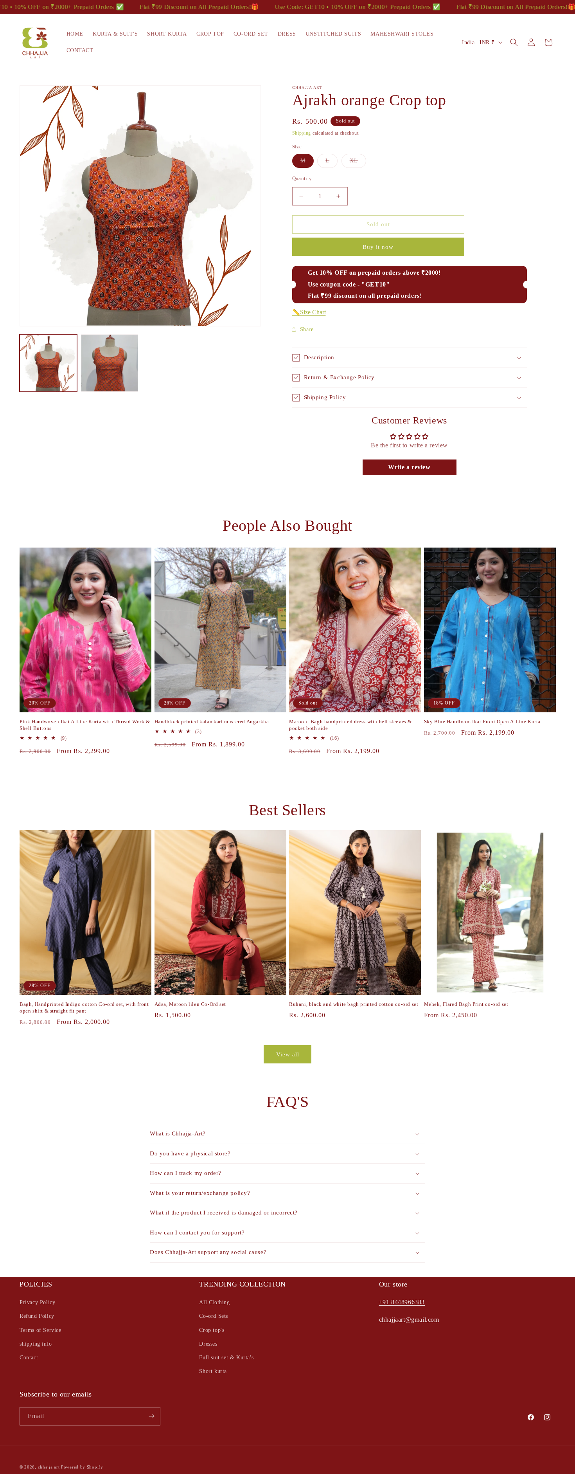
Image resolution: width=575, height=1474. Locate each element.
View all (287, 1054)
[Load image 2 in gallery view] (109, 363)
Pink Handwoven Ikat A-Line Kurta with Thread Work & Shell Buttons (85, 725)
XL (358, 162)
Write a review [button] (409, 467)
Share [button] (307, 329)
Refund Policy (37, 1316)
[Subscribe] (151, 1416)
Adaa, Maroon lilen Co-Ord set (190, 1004)
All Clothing (214, 1302)
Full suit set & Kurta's (226, 1357)
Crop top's (211, 1330)
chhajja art (49, 1467)
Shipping (301, 133)
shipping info (36, 1344)
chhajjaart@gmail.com (409, 1319)
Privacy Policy (37, 1302)
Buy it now (378, 247)
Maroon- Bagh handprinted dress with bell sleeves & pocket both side (350, 725)
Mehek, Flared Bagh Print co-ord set (466, 1004)
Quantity (302, 178)
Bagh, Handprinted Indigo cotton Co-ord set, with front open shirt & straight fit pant (84, 1007)
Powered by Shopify (82, 1467)
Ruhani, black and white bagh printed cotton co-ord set (353, 1004)
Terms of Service (40, 1330)
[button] (514, 42)
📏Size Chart (309, 312)
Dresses (208, 1344)
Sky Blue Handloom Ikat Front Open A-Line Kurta (482, 721)
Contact (29, 1357)
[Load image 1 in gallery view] (48, 363)
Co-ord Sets (213, 1316)
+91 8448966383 (402, 1302)
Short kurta (213, 1371)
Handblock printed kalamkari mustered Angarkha (212, 721)
